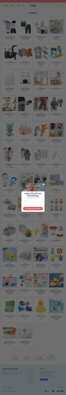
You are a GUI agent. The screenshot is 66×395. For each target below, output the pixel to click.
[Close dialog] (43, 184)
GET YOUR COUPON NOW (33, 208)
